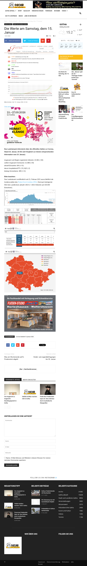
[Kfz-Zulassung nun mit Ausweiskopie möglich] (35, 502)
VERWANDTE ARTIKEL (13, 380)
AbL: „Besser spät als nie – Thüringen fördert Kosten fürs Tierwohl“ (77, 75)
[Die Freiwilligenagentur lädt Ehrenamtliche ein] (77, 109)
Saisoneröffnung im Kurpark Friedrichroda (64, 116)
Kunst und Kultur (65, 511)
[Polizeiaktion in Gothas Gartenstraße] (35, 511)
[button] (80, 13)
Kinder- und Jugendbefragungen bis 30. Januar (45, 358)
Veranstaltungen (37, 11)
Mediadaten (65, 562)
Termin (61, 517)
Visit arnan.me (9, 106)
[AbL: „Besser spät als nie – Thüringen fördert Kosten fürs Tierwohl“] (77, 66)
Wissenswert (63, 504)
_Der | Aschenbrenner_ (28, 369)
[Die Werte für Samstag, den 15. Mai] (64, 66)
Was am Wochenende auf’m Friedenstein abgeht (14, 358)
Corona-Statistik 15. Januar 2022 (25, 336)
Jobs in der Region (30, 16)
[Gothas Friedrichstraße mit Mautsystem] (35, 493)
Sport (20, 11)
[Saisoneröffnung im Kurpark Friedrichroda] (64, 109)
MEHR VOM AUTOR (29, 380)
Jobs (72, 562)
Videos (64, 11)
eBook (21, 16)
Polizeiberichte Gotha (66, 508)
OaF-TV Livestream (11, 16)
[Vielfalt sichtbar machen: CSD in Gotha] (30, 389)
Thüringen (48, 11)
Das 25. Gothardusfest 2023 (76, 94)
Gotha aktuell (10, 11)
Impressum (41, 562)
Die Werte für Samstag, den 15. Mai (64, 73)
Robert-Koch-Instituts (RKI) (27, 182)
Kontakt (40, 564)
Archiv (61, 492)
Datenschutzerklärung (53, 562)
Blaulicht (27, 11)
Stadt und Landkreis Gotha (20, 24)
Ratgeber (57, 11)
